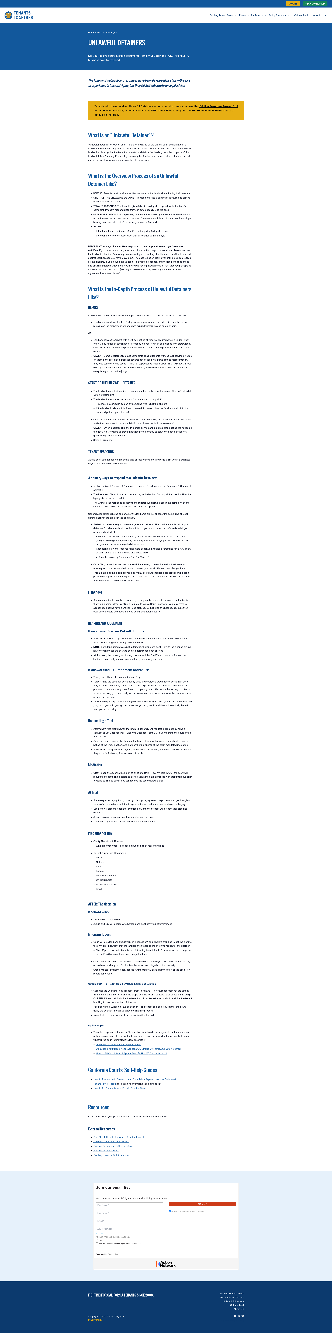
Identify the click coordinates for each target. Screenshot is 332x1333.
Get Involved (237, 1305)
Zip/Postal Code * (105, 1227)
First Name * (103, 1203)
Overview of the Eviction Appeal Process (118, 1044)
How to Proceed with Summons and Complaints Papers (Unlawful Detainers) (134, 1079)
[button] (293, 3)
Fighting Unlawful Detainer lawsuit (111, 1155)
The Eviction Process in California (111, 1141)
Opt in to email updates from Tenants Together (187, 1211)
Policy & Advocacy (233, 1301)
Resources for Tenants (232, 1297)
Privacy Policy (95, 1320)
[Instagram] (239, 1316)
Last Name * (102, 1211)
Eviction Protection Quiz (106, 1150)
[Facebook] (235, 1316)
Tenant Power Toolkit (104, 1083)
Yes (100, 1240)
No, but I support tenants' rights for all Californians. (120, 1244)
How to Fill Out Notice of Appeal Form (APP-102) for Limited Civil (131, 1053)
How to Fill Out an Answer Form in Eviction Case (119, 1088)
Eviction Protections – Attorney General (114, 1146)
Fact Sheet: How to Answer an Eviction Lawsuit (119, 1137)
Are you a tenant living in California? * (114, 1237)
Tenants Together (114, 1254)
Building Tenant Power (232, 1293)
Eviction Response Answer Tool (218, 106)
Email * (100, 1219)
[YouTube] (242, 1316)
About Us (239, 1309)
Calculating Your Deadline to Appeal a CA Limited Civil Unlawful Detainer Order (138, 1048)
